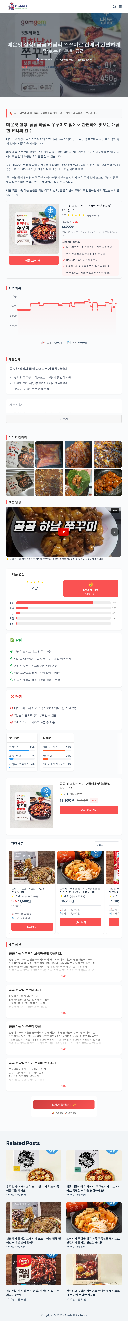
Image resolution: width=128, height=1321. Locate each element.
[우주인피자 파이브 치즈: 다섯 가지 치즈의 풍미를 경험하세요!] (34, 1165)
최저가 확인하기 (64, 1104)
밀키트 (89, 59)
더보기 (64, 418)
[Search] (114, 6)
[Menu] (120, 6)
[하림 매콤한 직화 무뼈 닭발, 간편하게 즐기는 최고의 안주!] (34, 1269)
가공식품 (81, 59)
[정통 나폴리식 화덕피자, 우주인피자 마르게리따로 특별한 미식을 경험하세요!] (94, 1165)
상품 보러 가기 (34, 260)
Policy (83, 1315)
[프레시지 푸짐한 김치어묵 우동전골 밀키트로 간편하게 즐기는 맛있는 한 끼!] (94, 1217)
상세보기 (32, 926)
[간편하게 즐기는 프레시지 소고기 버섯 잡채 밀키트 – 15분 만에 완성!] (34, 1217)
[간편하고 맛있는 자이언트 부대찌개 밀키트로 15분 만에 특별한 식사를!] (94, 1269)
